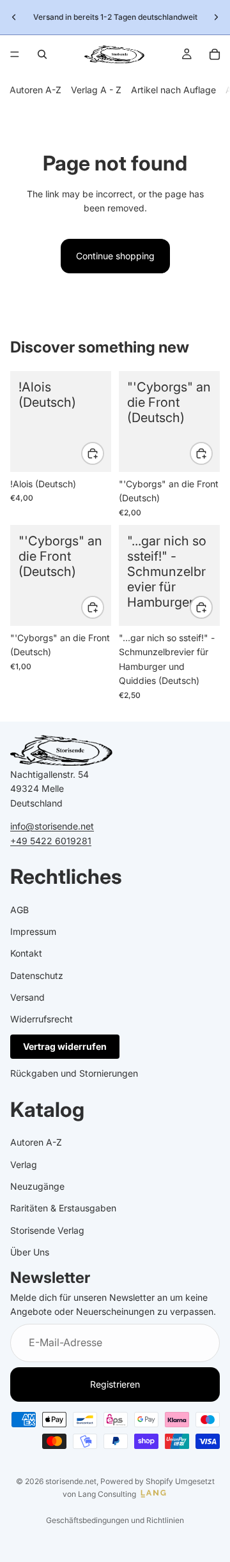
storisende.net (70, 1481)
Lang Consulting (107, 1494)
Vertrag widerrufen (65, 1046)
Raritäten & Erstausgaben (63, 1207)
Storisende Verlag (47, 1230)
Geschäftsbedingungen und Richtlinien (115, 1520)
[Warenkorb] (215, 54)
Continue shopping (115, 255)
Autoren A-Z (35, 89)
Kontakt (26, 953)
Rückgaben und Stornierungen (74, 1073)
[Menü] (14, 54)
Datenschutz (36, 975)
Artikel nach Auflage (173, 89)
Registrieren (115, 1384)
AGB (19, 909)
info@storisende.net (52, 826)
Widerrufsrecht (41, 1018)
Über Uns (29, 1252)
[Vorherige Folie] (14, 17)
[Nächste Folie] (216, 17)
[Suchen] (42, 54)
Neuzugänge (37, 1186)
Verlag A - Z (96, 89)
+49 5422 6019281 (50, 840)
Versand (27, 997)
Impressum (33, 931)
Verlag (23, 1164)
